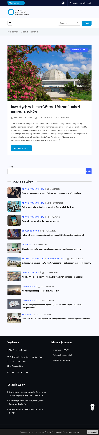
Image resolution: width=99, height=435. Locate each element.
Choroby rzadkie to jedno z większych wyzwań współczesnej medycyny (52, 249)
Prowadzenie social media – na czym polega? (41, 221)
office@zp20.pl (16, 366)
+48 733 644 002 (18, 361)
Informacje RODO (61, 350)
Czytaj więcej (21, 148)
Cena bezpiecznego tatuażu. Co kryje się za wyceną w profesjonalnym (51, 193)
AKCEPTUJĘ (92, 432)
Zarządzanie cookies (71, 432)
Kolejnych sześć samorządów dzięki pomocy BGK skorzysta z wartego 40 (53, 235)
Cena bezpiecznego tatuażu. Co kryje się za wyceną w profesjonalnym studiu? (27, 394)
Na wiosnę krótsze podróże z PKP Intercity (40, 291)
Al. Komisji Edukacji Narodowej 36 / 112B (25, 357)
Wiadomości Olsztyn (23, 118)
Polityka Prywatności (62, 355)
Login (86, 23)
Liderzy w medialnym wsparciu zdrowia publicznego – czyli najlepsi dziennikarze (56, 318)
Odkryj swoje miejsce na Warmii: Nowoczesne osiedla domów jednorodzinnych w (56, 263)
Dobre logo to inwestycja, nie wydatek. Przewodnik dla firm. (48, 207)
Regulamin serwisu (61, 360)
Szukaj (10, 166)
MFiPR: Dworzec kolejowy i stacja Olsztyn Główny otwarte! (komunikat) (52, 277)
